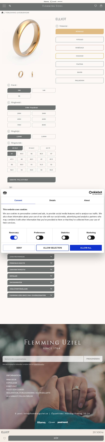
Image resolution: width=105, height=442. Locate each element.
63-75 (48, 148)
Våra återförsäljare (19, 289)
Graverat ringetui (17, 270)
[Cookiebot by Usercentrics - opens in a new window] (91, 193)
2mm (19, 113)
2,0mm (43, 136)
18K (19, 90)
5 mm (27, 108)
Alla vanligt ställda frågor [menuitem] (19, 396)
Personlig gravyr (17, 263)
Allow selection (52, 248)
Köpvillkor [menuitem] (11, 383)
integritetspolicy (39, 364)
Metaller (13, 276)
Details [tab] (52, 200)
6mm (44, 119)
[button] (4, 7)
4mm (19, 119)
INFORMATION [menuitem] (13, 375)
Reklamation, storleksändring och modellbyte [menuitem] (28, 393)
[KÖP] (56, 438)
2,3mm (19, 136)
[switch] (39, 238)
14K (44, 90)
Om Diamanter (16, 282)
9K (19, 96)
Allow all (85, 248)
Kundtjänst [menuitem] (11, 386)
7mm (19, 125)
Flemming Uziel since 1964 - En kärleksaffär (28, 295)
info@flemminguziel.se (36, 413)
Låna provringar (17, 257)
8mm (44, 125)
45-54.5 (15, 148)
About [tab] (87, 200)
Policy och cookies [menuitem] (15, 390)
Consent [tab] (18, 200)
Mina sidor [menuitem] (11, 380)
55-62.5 (31, 148)
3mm (44, 113)
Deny (19, 248)
